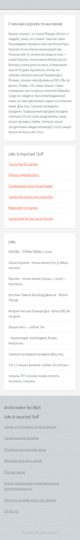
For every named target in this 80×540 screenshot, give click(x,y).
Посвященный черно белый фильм (30, 186)
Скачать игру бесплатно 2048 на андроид (30, 427)
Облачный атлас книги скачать (23, 461)
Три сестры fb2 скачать (23, 164)
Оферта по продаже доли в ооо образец (30, 500)
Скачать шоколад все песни (21, 438)
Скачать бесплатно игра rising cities (31, 197)
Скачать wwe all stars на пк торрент (31, 218)
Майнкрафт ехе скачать (23, 208)
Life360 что (11, 511)
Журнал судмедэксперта (24, 175)
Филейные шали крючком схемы (25, 450)
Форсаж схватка (14, 472)
